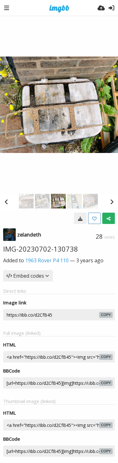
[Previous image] (6, 201)
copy (106, 315)
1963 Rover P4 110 (47, 260)
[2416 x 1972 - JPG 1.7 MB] (80, 218)
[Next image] (111, 201)
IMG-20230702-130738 (40, 248)
